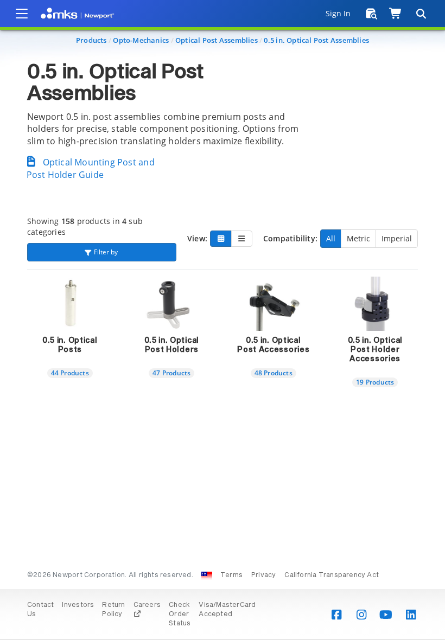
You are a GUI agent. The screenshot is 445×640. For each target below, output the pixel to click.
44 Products (70, 372)
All (330, 238)
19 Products (375, 381)
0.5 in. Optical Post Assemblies (316, 40)
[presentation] (222, 320)
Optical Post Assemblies (216, 40)
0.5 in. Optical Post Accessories (273, 345)
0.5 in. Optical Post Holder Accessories (375, 350)
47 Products (171, 372)
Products (91, 40)
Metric (358, 238)
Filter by (105, 252)
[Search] (420, 13)
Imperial (397, 238)
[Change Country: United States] (206, 575)
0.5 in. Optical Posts (70, 345)
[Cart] (396, 13)
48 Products (274, 372)
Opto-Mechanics (141, 40)
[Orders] (371, 13)
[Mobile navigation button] (22, 13)
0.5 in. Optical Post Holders (172, 345)
